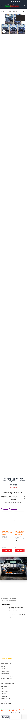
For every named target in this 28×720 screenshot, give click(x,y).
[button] (7, 550)
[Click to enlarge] (4, 31)
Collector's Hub (13, 492)
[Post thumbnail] (5, 609)
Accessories (5, 706)
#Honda (4, 498)
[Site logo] (11, 5)
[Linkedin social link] (15, 1)
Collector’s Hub (6, 686)
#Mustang (13, 499)
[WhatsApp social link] (18, 1)
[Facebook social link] (7, 1)
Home (2, 11)
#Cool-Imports (7, 496)
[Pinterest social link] (13, 1)
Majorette (4, 693)
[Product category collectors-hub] (9, 569)
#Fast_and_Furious (20, 496)
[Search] (21, 5)
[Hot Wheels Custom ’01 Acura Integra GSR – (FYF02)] (20, 521)
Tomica (4, 701)
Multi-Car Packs (6, 698)
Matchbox (4, 696)
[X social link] (9, 1)
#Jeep (15, 498)
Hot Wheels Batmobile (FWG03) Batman (7, 533)
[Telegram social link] (20, 1)
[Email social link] (11, 1)
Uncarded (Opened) (7, 703)
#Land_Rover (21, 498)
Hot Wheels (8, 11)
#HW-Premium (10, 498)
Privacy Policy (5, 673)
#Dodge (14, 496)
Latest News (5, 671)
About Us (4, 666)
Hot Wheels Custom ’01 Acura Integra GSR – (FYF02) (19, 533)
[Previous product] (21, 11)
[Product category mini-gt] (18, 568)
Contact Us (5, 668)
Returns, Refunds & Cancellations (10, 676)
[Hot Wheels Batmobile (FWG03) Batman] (7, 521)
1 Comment (20, 610)
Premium (15, 11)
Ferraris (4, 688)
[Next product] (25, 11)
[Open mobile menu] (1, 5)
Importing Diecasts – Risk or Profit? (17, 614)
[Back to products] (23, 11)
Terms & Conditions (7, 678)
